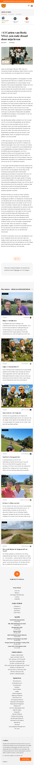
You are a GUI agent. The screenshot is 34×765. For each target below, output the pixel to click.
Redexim (17, 687)
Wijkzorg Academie (17, 695)
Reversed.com (17, 681)
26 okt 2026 (17, 643)
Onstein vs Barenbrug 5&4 (17, 673)
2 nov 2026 (17, 647)
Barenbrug (17, 722)
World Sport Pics (17, 697)
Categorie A (4, 14)
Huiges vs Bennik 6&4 (10, 321)
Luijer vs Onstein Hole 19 (11, 367)
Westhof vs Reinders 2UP (17, 667)
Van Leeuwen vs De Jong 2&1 (12, 413)
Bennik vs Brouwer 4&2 (17, 671)
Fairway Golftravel (17, 714)
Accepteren (25, 759)
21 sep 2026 (17, 628)
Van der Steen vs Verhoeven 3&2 (17, 669)
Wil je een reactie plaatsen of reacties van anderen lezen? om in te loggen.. (17, 269)
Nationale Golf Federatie (17, 701)
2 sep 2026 (17, 620)
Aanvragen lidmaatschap (17, 595)
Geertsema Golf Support (17, 720)
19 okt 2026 (17, 639)
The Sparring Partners (17, 699)
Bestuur (17, 593)
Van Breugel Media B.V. (17, 718)
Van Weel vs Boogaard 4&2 (11, 457)
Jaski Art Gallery (17, 710)
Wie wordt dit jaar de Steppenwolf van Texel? (15, 550)
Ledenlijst (17, 599)
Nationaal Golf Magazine (17, 704)
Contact (17, 597)
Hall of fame (17, 612)
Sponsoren (18, 14)
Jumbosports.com (17, 683)
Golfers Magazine (17, 693)
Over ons (17, 590)
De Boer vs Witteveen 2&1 (11, 503)
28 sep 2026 (17, 632)
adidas (17, 691)
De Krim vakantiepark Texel (17, 708)
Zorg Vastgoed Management (17, 726)
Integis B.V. (17, 712)
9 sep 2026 (17, 624)
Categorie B (11, 14)
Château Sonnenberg (17, 716)
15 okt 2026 (17, 635)
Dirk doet (17, 724)
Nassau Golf (17, 706)
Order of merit (6, 12)
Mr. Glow (17, 728)
